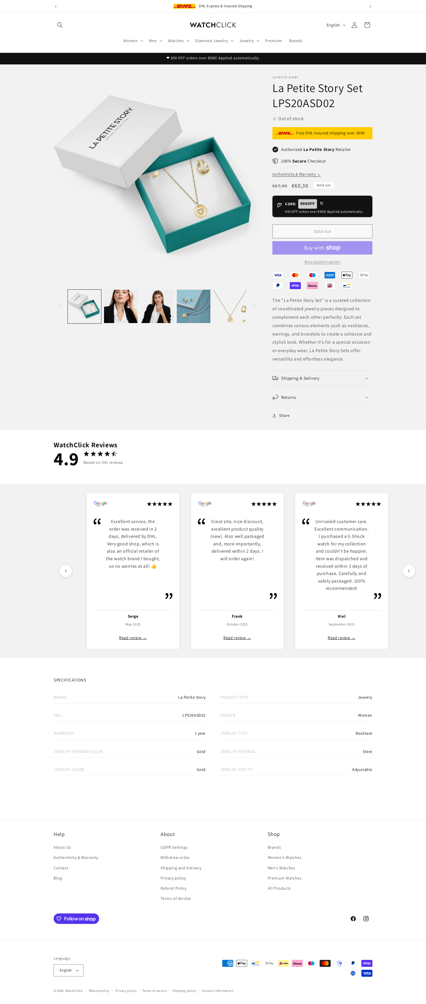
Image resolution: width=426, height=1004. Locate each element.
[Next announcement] (370, 6)
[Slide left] (60, 306)
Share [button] (284, 415)
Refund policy (99, 991)
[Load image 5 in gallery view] (230, 306)
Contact (61, 867)
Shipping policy (184, 991)
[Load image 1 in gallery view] (84, 306)
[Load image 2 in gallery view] (120, 306)
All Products (279, 888)
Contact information (217, 991)
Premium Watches (285, 878)
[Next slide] (409, 571)
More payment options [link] (322, 261)
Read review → (133, 637)
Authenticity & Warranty (296, 174)
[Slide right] (254, 306)
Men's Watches (281, 867)
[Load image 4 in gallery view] (193, 306)
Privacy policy (173, 878)
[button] (60, 25)
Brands (274, 847)
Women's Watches (285, 857)
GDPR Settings (174, 847)
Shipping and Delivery (181, 867)
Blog (58, 878)
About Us (62, 847)
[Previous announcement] (55, 6)
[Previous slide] (65, 571)
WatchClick (74, 991)
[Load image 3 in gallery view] (157, 306)
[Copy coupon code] (321, 203)
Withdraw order (175, 857)
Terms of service (154, 991)
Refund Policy (173, 888)
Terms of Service (176, 898)
